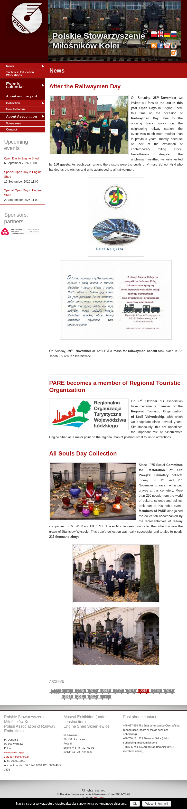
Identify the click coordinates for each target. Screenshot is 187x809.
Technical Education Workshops (20, 74)
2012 (67, 696)
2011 (80, 696)
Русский (174, 34)
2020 (80, 691)
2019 (93, 691)
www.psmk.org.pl (14, 752)
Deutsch (167, 34)
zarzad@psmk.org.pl (16, 756)
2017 (118, 691)
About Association (21, 116)
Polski (154, 34)
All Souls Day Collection (83, 453)
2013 (169, 691)
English (160, 34)
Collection (13, 103)
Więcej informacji (156, 803)
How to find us (16, 109)
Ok (135, 803)
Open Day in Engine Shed (21, 158)
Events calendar (15, 85)
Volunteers (13, 123)
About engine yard (21, 96)
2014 (156, 691)
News (10, 66)
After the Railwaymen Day (85, 86)
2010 (93, 696)
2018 (105, 691)
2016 (131, 691)
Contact (11, 129)
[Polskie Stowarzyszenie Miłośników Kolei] (27, 18)
